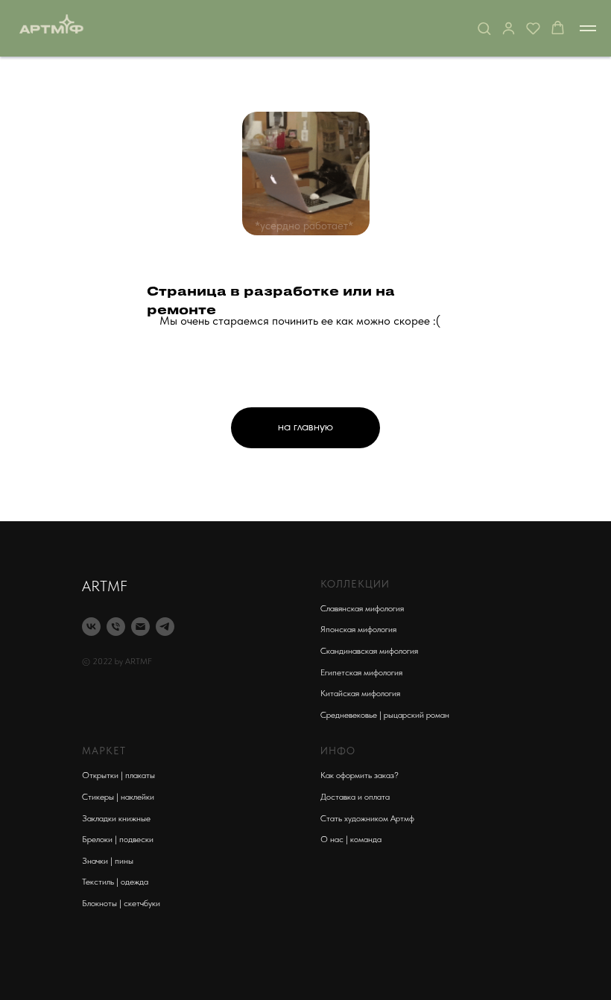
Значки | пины (107, 861)
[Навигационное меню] (588, 28)
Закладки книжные (116, 818)
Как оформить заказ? (359, 775)
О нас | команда (351, 839)
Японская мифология (358, 629)
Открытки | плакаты (118, 775)
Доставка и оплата (355, 797)
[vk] (91, 626)
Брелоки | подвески (117, 839)
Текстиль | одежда (115, 881)
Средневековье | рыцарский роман (384, 715)
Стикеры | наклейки (118, 797)
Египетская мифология (361, 672)
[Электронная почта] (140, 626)
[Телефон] (116, 626)
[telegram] (165, 626)
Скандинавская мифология (369, 651)
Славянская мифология (362, 608)
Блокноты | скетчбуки (121, 903)
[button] (484, 28)
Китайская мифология (360, 693)
